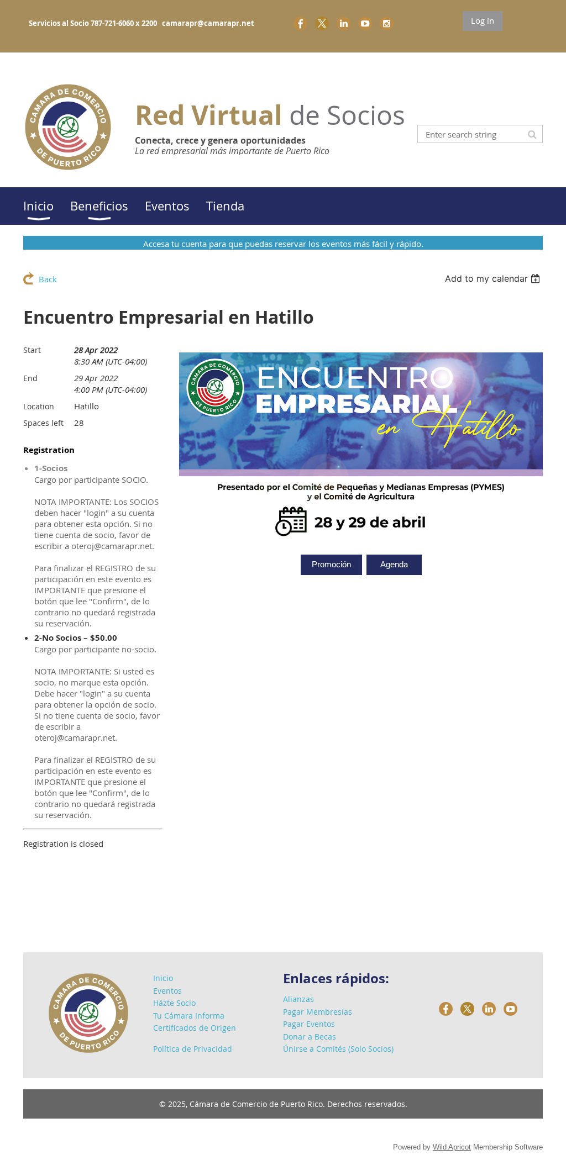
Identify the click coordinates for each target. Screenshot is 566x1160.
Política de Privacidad (192, 1048)
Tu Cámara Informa (188, 1015)
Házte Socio (174, 1003)
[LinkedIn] (343, 23)
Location (38, 406)
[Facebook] (300, 23)
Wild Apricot (452, 1147)
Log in (482, 20)
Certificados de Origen (194, 1027)
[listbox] (494, 278)
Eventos (167, 990)
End (30, 378)
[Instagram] (387, 23)
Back (48, 278)
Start (32, 350)
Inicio (163, 978)
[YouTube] (365, 23)
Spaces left (43, 423)
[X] (322, 23)
